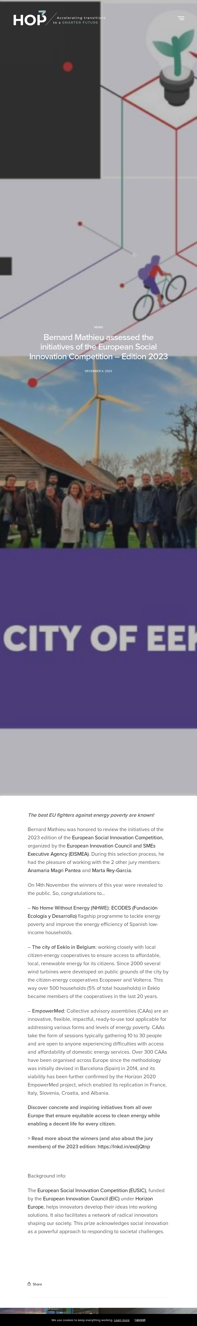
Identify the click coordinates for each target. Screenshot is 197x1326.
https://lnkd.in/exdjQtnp (124, 1147)
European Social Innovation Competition (117, 838)
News (98, 327)
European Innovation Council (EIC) (81, 1199)
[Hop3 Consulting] (59, 18)
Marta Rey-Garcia (111, 871)
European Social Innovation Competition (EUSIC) (91, 1191)
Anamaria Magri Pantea (54, 871)
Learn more (122, 1320)
